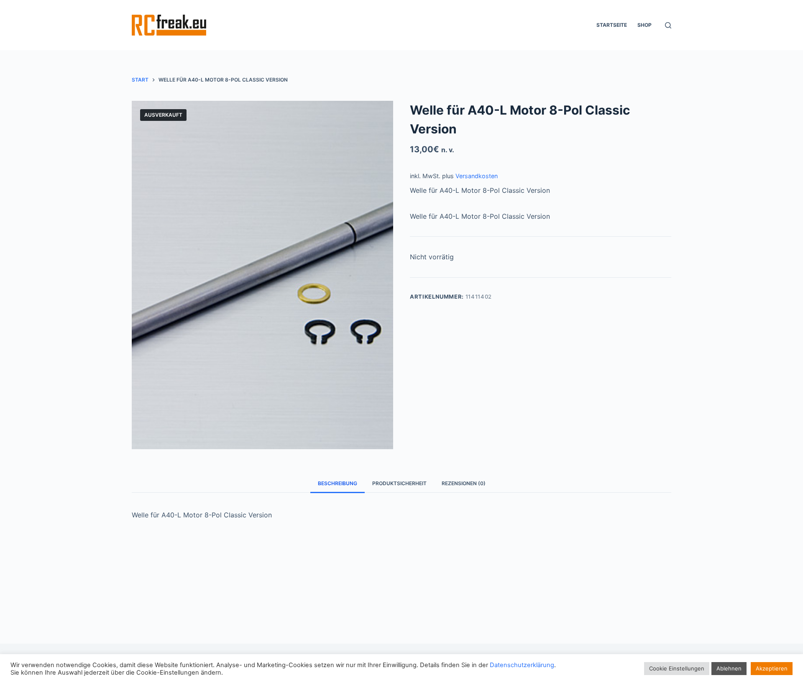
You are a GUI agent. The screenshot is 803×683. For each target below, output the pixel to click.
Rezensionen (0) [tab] (464, 483)
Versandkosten (476, 175)
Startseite (611, 25)
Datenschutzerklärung (522, 665)
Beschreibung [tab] (337, 483)
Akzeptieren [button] (772, 668)
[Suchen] (668, 25)
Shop (644, 25)
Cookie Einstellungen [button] (676, 668)
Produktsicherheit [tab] (399, 483)
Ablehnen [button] (729, 668)
